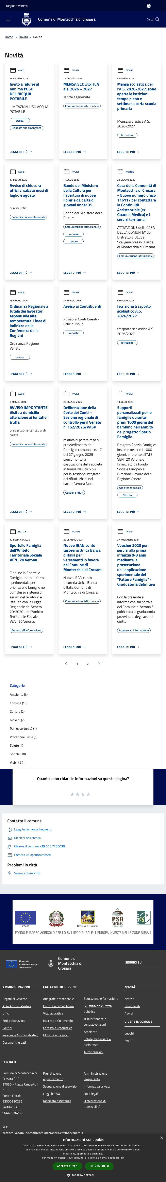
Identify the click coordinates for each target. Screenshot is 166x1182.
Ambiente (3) (19, 694)
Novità (23, 36)
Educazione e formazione (101, 998)
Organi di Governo (14, 998)
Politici (7, 1027)
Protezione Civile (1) (23, 737)
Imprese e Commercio (58, 1020)
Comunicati (132, 1006)
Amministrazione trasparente (95, 1076)
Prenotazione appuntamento (53, 1076)
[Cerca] (157, 19)
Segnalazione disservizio (60, 1086)
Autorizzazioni (93, 1051)
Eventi (129, 1040)
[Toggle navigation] (8, 19)
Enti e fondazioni (14, 1020)
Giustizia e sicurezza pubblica (98, 1008)
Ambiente (90, 1031)
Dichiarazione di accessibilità (95, 1103)
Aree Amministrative (16, 1006)
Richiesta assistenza (57, 1100)
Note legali (91, 1093)
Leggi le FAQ (51, 1093)
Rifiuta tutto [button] (99, 1166)
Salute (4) (16, 745)
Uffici (6, 1013)
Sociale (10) (18, 754)
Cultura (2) (17, 711)
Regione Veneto (17, 5)
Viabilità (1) (17, 762)
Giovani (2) (17, 720)
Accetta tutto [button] (67, 1166)
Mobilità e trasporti (56, 1035)
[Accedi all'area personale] (148, 6)
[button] (83, 1175)
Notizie (130, 172)
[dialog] (83, 1158)
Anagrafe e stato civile (58, 998)
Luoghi (129, 1033)
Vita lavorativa (53, 1013)
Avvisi (21, 70)
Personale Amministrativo (20, 1035)
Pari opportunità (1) (23, 728)
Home (9, 36)
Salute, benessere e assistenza (97, 1042)
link (122, 1157)
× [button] (161, 1138)
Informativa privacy (97, 1086)
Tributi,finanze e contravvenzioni (95, 1021)
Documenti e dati (14, 1042)
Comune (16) (18, 703)
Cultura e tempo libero (58, 1006)
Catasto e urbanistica (57, 1027)
